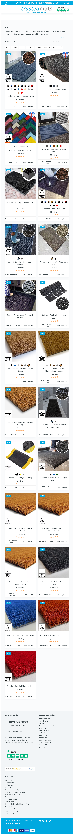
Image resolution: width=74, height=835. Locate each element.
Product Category (43, 47)
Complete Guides (11, 799)
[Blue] (50, 146)
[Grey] (25, 365)
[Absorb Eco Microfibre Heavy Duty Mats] (20, 239)
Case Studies (9, 802)
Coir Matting (43, 721)
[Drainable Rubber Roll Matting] (53, 295)
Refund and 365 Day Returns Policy (17, 790)
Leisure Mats (43, 735)
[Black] (50, 86)
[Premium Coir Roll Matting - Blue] (20, 615)
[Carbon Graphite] (54, 86)
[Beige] (52, 258)
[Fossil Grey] (18, 258)
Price (22, 47)
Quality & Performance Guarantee (17, 792)
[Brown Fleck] (15, 86)
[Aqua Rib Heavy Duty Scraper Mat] (53, 127)
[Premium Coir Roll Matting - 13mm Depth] (20, 508)
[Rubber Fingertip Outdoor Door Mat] (20, 183)
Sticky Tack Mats (45, 740)
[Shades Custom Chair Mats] (53, 183)
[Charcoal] (18, 365)
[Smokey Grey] (32, 89)
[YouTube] (50, 821)
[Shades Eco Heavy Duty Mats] (53, 66)
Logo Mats (43, 738)
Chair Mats (43, 723)
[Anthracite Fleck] (8, 86)
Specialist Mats (44, 745)
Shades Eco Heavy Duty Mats (54, 89)
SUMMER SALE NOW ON (28, 3)
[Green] (57, 146)
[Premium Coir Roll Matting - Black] (53, 562)
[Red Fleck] (32, 86)
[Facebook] (40, 821)
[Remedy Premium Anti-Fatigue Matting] (53, 455)
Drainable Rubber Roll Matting (54, 315)
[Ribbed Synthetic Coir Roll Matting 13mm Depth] (53, 346)
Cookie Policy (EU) (11, 811)
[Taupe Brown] (18, 93)
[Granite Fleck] (22, 86)
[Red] (60, 146)
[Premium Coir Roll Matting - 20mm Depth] (53, 508)
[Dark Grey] (57, 86)
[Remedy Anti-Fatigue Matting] (20, 455)
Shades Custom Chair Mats (54, 209)
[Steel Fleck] (8, 89)
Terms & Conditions (11, 809)
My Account (9, 785)
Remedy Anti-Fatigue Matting (20, 478)
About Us (8, 787)
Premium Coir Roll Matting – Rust (54, 635)
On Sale (30, 47)
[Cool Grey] (11, 89)
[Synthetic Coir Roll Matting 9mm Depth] (20, 346)
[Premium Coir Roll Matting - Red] (20, 666)
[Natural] (28, 365)
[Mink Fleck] (25, 86)
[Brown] (54, 146)
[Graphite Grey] (22, 258)
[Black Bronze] (50, 365)
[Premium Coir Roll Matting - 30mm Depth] (20, 562)
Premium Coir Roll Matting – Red (20, 686)
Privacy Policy (10, 806)
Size (7, 47)
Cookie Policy (9, 813)
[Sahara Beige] (25, 89)
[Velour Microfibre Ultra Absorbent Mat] (53, 239)
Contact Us (19, 732)
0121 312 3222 (46, 3)
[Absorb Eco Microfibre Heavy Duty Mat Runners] (53, 402)
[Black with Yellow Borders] (20, 474)
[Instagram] (46, 821)
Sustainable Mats (45, 742)
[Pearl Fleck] (28, 86)
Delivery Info (9, 783)
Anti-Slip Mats (44, 730)
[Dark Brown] (22, 365)
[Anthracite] (47, 146)
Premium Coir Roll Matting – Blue (20, 635)
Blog (6, 797)
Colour (14, 47)
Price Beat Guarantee (12, 794)
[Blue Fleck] (11, 86)
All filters (56, 47)
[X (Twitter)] (43, 821)
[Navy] (18, 89)
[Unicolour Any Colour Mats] (20, 127)
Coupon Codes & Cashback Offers (17, 804)
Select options (28, 106)
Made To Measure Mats (47, 726)
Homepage (9, 780)
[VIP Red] (22, 93)
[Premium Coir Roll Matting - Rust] (53, 615)
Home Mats (43, 728)
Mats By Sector (44, 747)
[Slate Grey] (28, 89)
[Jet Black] (15, 89)
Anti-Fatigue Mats (45, 733)
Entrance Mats (44, 719)
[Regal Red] (22, 89)
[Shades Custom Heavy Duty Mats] (20, 66)
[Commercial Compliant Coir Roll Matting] (20, 402)
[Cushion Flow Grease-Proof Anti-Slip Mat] (20, 295)
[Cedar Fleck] (18, 86)
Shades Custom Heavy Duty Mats (20, 96)
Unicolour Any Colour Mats (20, 150)
